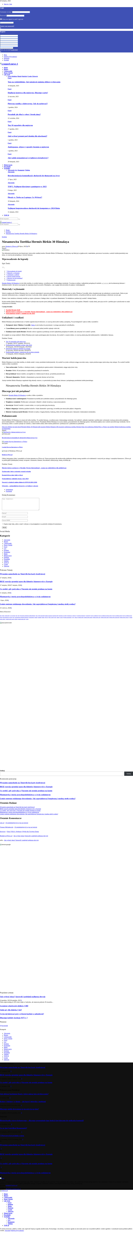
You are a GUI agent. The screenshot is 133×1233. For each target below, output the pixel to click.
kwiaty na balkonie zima (127, 615)
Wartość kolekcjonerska (13, 276)
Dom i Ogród (8, 73)
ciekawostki (7, 615)
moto (13, 617)
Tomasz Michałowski (6, 827)
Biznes (6, 69)
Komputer (7, 552)
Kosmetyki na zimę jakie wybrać (12, 475)
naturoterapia (31, 617)
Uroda (6, 564)
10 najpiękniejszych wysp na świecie (16, 823)
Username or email (6, 12)
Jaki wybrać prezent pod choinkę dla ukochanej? (27, 136)
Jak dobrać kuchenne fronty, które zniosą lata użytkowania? (24, 1094)
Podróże (6, 557)
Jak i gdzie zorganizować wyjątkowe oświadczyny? (28, 158)
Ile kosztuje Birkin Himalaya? (48, 427)
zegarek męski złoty (22, 619)
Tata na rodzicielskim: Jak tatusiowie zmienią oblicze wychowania (34, 82)
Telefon (6, 561)
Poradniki (7, 167)
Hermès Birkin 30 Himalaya (10, 283)
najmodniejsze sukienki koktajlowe (22, 617)
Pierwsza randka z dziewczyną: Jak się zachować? (28, 104)
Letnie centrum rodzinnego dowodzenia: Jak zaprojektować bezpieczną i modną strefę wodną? (38, 604)
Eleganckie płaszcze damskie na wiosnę (18, 348)
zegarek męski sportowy (124, 617)
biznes (3, 615)
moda (1, 617)
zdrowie (76, 617)
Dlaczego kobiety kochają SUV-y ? (14, 1018)
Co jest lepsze (12, 615)
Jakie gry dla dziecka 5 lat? (11, 1010)
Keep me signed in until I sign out (12, 19)
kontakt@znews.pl (11, 1185)
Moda (5, 554)
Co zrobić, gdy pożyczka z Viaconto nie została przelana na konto (26, 589)
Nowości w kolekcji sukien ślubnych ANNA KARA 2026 (19, 482)
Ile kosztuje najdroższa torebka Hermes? (69, 427)
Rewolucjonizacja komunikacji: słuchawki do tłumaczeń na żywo (34, 176)
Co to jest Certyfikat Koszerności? (13, 1128)
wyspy (73, 617)
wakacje (58, 617)
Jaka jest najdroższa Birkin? (90, 427)
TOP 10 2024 (51, 617)
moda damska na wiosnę (7, 617)
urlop (55, 617)
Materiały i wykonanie (13, 273)
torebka (8, 428)
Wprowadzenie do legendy (14, 271)
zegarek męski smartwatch (114, 617)
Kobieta (4, 237)
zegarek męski (81, 617)
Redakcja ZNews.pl (12, 246)
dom (16, 615)
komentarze (9, 489)
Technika (7, 168)
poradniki (39, 617)
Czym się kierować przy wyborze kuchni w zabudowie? (22, 1014)
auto (1, 615)
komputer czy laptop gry (72, 615)
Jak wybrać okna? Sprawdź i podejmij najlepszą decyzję (31, 836)
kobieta (46, 615)
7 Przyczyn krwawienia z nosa (12, 1136)
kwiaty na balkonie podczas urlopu (105, 615)
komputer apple (55, 615)
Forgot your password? (7, 26)
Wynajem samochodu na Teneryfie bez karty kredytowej (22, 574)
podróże (35, 617)
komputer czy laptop (63, 615)
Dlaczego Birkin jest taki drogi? (11, 427)
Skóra (33, 325)
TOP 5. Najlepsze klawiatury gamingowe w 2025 (27, 187)
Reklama (6, 58)
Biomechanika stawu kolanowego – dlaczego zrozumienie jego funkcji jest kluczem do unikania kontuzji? (42, 1121)
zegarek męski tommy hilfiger (12, 619)
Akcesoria (11, 172)
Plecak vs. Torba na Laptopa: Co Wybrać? (25, 197)
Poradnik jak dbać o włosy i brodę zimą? (24, 114)
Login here (14, 50)
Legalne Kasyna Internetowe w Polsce (12, 447)
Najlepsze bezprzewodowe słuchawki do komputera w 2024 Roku (34, 208)
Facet (9, 78)
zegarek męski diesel (105, 617)
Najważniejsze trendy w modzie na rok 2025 (20, 313)
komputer (50, 615)
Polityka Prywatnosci (10, 56)
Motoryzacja (8, 165)
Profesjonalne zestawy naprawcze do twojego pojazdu (22, 352)
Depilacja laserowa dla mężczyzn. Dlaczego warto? (28, 93)
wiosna (61, 617)
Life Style (7, 74)
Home (6, 67)
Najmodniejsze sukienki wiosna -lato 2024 (19, 345)
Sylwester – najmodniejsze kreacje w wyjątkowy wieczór (20, 486)
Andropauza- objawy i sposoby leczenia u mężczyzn (28, 147)
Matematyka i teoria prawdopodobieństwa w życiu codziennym (25, 597)
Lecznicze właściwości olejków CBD (14, 1006)
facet (19, 615)
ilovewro (2, 831)
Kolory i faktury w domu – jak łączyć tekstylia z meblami (23, 1102)
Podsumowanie (11, 280)
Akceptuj (7, 1230)
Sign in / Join (8, 4)
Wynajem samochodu (67, 617)
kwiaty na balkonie (94, 615)
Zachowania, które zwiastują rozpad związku (16, 471)
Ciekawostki (8, 71)
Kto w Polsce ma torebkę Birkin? (109, 427)
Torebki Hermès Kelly (13, 310)
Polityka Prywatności (17, 1230)
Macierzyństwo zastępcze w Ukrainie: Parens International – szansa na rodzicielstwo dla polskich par (39, 312)
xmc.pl (2, 823)
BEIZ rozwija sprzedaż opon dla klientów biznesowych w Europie (26, 581)
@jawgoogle (4, 1025)
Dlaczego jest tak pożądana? (15, 278)
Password (3, 15)
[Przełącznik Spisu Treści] (3, 268)
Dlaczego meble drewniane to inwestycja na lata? (19, 1109)
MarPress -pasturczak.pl (13, 1189)
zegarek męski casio (96, 617)
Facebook (9, 491)
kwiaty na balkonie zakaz (117, 615)
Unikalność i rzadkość (13, 274)
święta (27, 619)
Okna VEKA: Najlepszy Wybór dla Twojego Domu (23, 831)
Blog (5, 55)
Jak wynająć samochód (40, 615)
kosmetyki (88, 615)
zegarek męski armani (88, 617)
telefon (43, 617)
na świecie (105, 283)
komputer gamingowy (81, 615)
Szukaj (2, 770)
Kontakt (6, 60)
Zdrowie (6, 566)
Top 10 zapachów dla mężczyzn (20, 125)
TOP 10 (6, 215)
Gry (5, 548)
